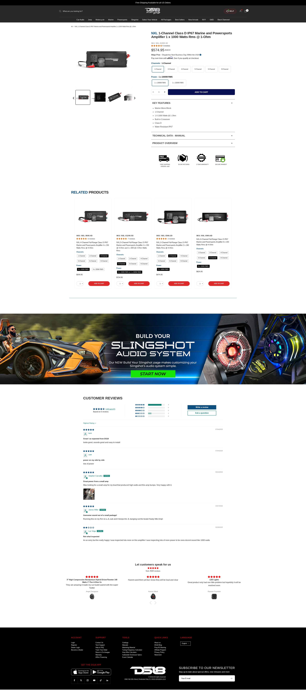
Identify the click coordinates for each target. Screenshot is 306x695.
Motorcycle (100, 20)
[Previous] (74, 98)
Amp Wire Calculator (129, 652)
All (72, 26)
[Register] (231, 678)
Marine (111, 20)
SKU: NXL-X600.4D (84, 236)
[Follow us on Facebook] (74, 680)
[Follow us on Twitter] (81, 680)
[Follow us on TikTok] (100, 680)
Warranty (99, 655)
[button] (157, 46)
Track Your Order (101, 650)
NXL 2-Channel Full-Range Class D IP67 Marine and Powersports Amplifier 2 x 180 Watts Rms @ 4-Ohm (172, 245)
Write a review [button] (202, 407)
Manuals (125, 645)
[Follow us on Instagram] (87, 680)
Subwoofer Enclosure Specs (132, 655)
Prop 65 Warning (160, 647)
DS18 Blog (158, 645)
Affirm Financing (101, 657)
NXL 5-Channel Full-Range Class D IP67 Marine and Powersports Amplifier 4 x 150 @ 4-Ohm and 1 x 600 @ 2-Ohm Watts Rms (132, 246)
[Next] (134, 98)
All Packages (166, 20)
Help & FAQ (100, 647)
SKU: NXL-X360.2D (164, 236)
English (184, 643)
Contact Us (99, 643)
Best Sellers (180, 20)
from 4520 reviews (153, 571)
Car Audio (80, 20)
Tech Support (100, 645)
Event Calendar (127, 657)
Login (73, 643)
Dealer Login (75, 647)
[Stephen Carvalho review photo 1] (89, 494)
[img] (88, 430)
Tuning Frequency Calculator (132, 650)
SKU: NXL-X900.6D (204, 236)
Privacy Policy (159, 652)
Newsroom (158, 655)
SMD (212, 20)
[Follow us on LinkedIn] (107, 680)
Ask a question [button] (202, 413)
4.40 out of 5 (110, 409)
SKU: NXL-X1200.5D (125, 236)
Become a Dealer (77, 650)
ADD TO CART (99, 283)
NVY (204, 20)
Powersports (122, 20)
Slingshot (134, 20)
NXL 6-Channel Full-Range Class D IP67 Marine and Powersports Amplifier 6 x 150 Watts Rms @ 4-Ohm (212, 242)
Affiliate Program (160, 650)
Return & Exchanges (103, 652)
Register (74, 645)
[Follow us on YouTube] (94, 680)
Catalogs (125, 643)
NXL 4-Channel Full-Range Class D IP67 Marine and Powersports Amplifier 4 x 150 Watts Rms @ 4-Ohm (92, 245)
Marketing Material (128, 647)
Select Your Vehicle (149, 20)
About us (157, 643)
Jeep (90, 20)
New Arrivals (193, 20)
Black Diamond (224, 20)
